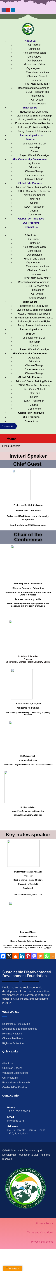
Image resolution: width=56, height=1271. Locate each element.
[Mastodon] (34, 956)
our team (37, 80)
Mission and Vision (34, 64)
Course (34, 203)
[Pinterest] (28, 956)
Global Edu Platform (30, 183)
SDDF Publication (34, 206)
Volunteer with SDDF (34, 143)
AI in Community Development (30, 159)
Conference (34, 214)
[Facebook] (4, 10)
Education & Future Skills (34, 111)
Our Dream (37, 99)
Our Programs (31, 223)
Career (34, 151)
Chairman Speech (37, 76)
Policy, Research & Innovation (34, 131)
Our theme (34, 49)
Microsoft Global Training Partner (34, 187)
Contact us (31, 227)
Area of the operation (34, 52)
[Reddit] (15, 956)
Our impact (34, 45)
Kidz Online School (34, 195)
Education (34, 167)
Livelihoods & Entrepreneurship (34, 115)
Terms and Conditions (40, 1232)
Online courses (37, 103)
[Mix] (40, 956)
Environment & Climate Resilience (34, 123)
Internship (34, 147)
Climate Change (34, 171)
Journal (34, 210)
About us (30, 41)
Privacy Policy (44, 1223)
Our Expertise (34, 60)
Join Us (30, 139)
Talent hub (34, 199)
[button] (28, 231)
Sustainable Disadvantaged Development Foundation (26, 974)
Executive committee (37, 72)
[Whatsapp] (47, 956)
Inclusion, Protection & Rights (34, 127)
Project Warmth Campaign (34, 155)
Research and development (33, 88)
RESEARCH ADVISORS (37, 84)
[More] (53, 956)
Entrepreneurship (34, 175)
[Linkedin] (13, 10)
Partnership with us (31, 135)
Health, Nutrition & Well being (34, 119)
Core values (34, 56)
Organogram (33, 68)
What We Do (30, 107)
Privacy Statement (42, 1241)
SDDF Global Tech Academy (34, 191)
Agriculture (34, 163)
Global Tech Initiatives (31, 218)
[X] (9, 956)
